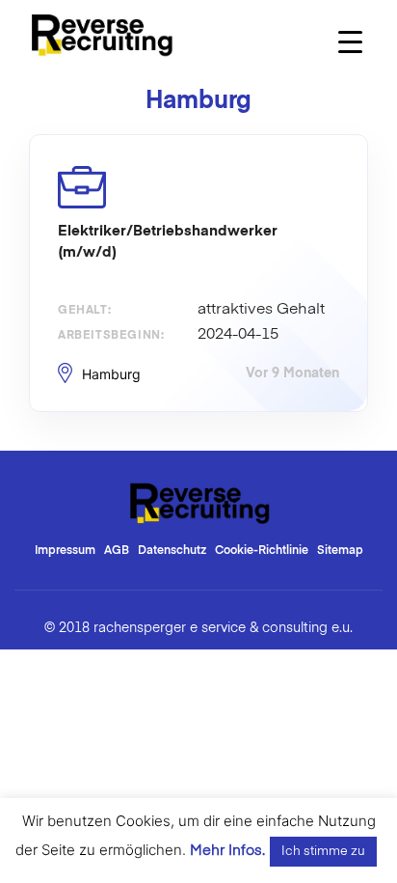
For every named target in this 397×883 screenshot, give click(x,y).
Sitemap (340, 551)
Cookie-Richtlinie (261, 551)
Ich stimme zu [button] (323, 851)
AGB (116, 551)
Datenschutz (172, 551)
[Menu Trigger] (350, 41)
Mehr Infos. (227, 850)
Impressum (65, 551)
